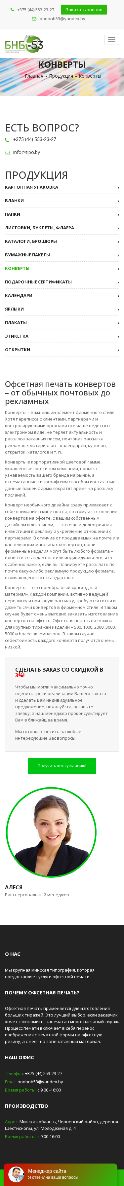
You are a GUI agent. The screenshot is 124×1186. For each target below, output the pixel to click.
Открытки (17, 349)
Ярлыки (14, 309)
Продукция (61, 76)
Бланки (14, 201)
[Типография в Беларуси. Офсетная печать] (24, 43)
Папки (12, 214)
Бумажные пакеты (27, 255)
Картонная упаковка (31, 187)
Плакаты (16, 322)
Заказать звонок (84, 10)
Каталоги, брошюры (31, 241)
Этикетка (16, 336)
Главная (34, 76)
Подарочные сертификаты (38, 282)
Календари (18, 295)
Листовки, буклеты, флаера (39, 228)
